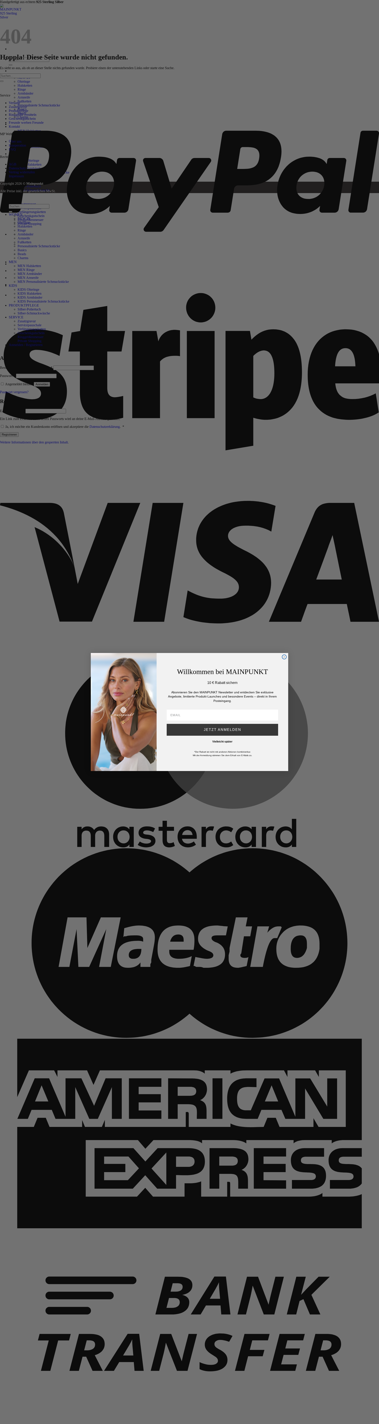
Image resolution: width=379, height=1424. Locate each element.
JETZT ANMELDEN (222, 730)
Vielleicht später (222, 741)
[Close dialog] (284, 657)
